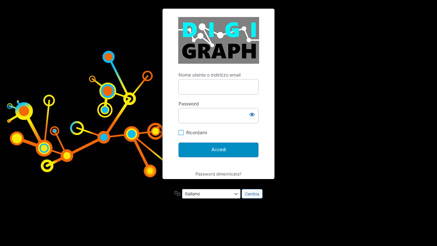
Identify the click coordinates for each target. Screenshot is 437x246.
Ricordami (196, 132)
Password (189, 103)
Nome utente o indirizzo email (210, 75)
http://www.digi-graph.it (218, 40)
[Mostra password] (252, 114)
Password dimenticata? (218, 173)
